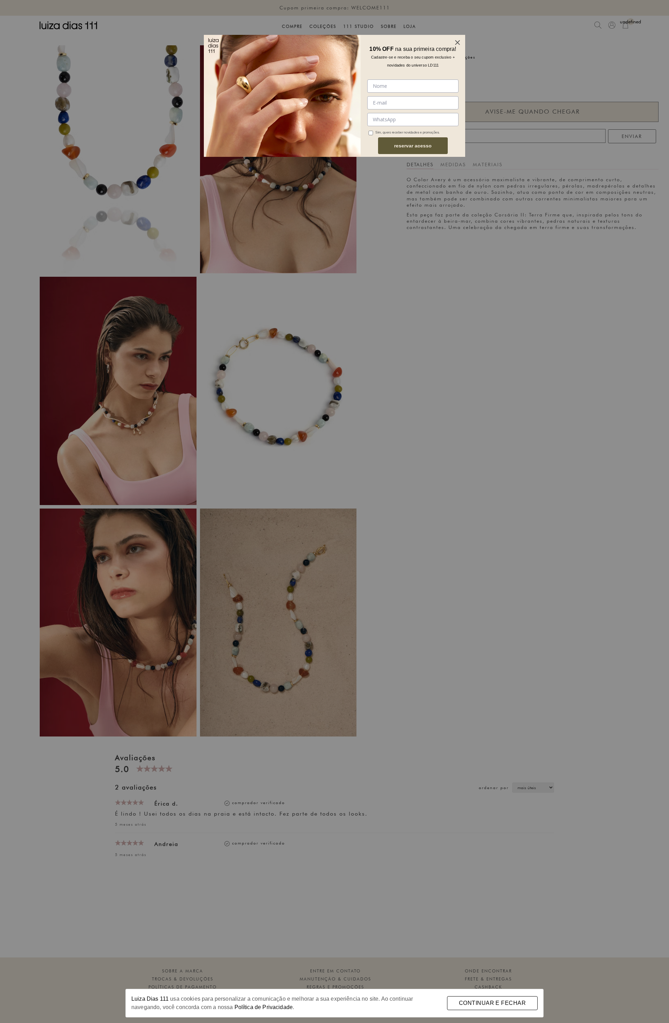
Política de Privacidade (263, 1007)
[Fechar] (457, 42)
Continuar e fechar (492, 1003)
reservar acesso (413, 145)
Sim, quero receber (389, 132)
